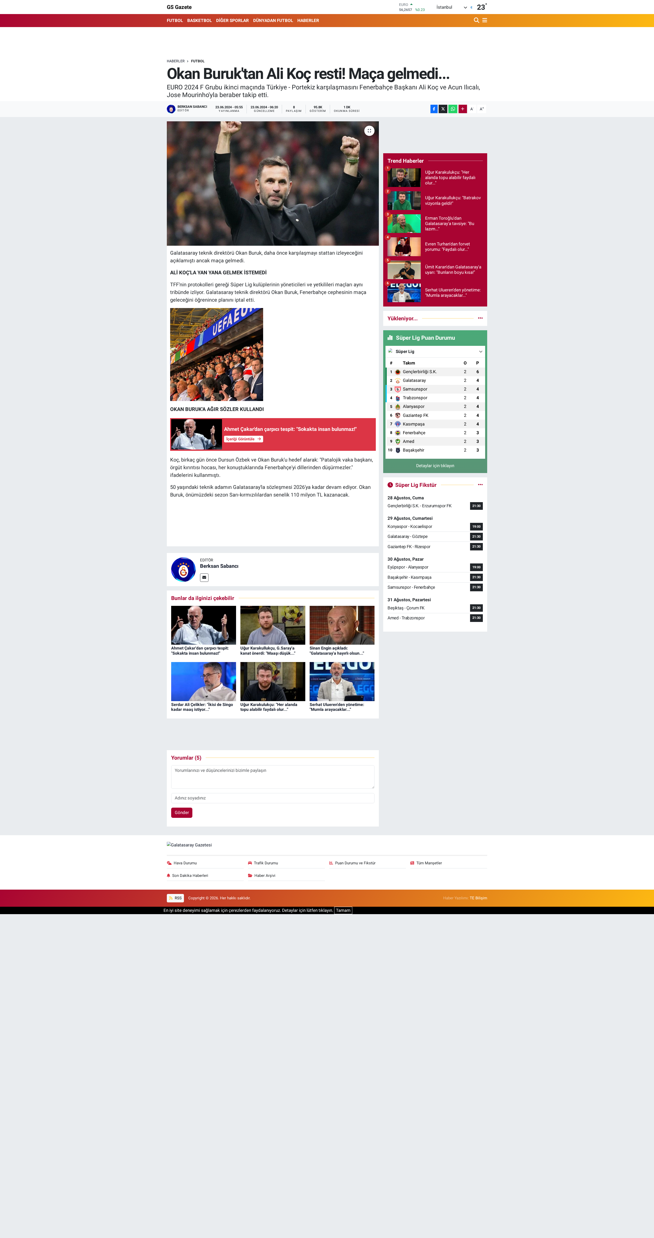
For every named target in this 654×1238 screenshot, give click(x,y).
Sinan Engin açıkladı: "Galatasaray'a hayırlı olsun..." (337, 650)
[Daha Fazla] (463, 109)
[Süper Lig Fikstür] (480, 484)
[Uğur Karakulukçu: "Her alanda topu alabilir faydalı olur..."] (272, 681)
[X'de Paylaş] (443, 109)
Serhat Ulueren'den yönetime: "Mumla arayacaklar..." (337, 707)
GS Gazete (179, 7)
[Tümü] (480, 318)
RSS (178, 898)
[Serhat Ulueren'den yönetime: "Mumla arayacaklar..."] (342, 681)
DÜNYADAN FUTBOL (273, 20)
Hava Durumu (185, 863)
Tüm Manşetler (429, 863)
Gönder (182, 812)
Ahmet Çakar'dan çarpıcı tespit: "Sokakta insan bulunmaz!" (200, 650)
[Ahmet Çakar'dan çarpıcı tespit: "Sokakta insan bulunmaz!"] (203, 624)
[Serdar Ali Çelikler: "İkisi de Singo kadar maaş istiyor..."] (203, 681)
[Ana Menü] (483, 20)
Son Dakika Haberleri (190, 875)
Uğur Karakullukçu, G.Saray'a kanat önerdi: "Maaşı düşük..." (267, 650)
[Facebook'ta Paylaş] (434, 109)
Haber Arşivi (264, 875)
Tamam (343, 910)
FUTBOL (175, 20)
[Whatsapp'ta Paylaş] (452, 109)
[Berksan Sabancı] (183, 569)
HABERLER (308, 20)
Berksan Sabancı (219, 566)
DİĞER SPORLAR (232, 20)
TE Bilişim (478, 898)
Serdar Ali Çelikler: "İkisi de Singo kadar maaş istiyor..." (202, 707)
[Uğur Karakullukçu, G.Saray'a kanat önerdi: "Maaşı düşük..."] (272, 624)
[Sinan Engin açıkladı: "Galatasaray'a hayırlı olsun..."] (342, 624)
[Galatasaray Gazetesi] (189, 844)
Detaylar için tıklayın (435, 465)
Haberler (176, 61)
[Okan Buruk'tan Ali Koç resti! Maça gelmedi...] (273, 183)
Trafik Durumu (266, 863)
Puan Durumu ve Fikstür (355, 863)
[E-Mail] (204, 577)
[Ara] (477, 20)
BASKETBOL (199, 20)
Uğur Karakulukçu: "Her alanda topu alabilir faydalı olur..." (268, 707)
